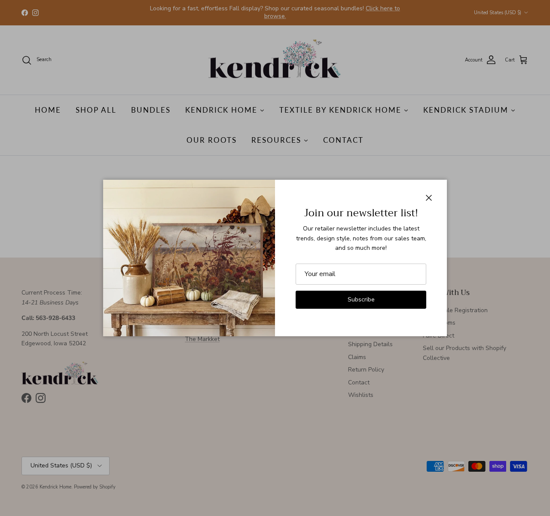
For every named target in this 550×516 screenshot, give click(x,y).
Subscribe (361, 299)
